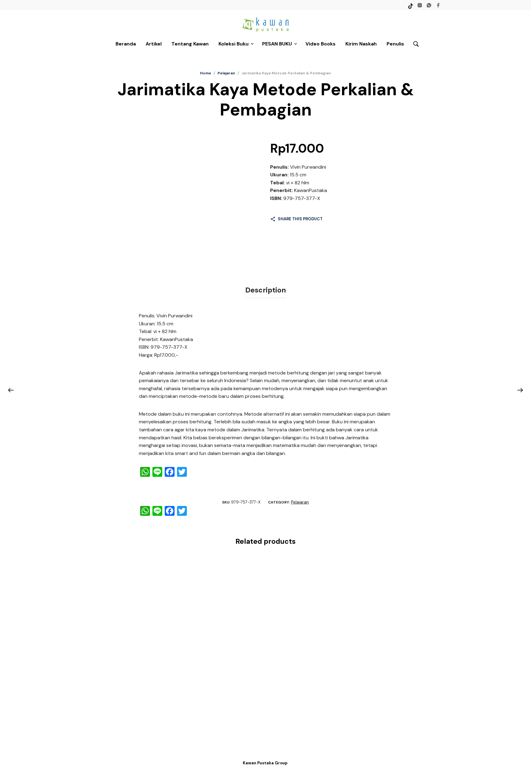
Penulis (395, 44)
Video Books (320, 44)
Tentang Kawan (190, 44)
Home (205, 73)
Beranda (126, 44)
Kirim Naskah (361, 44)
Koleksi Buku (233, 44)
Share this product (300, 218)
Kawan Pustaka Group (265, 763)
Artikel (154, 44)
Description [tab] (265, 290)
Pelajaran (226, 73)
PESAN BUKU (277, 44)
